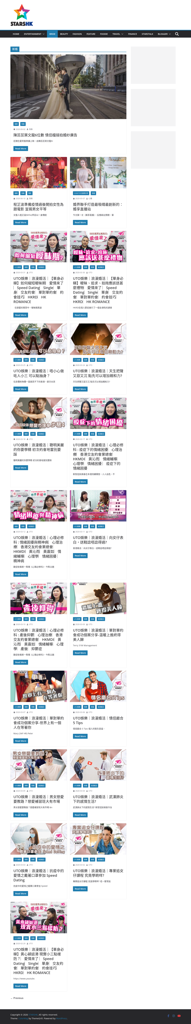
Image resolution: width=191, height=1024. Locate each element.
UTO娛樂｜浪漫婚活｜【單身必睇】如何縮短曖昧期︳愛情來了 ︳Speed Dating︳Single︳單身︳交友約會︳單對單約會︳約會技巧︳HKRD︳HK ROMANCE (38, 290)
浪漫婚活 (41, 267)
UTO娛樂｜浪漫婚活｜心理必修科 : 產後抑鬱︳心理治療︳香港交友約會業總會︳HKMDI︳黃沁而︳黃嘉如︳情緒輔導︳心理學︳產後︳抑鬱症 (38, 639)
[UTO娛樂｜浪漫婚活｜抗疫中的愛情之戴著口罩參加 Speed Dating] (38, 839)
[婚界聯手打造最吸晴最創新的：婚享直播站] (98, 172)
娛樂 (16, 124)
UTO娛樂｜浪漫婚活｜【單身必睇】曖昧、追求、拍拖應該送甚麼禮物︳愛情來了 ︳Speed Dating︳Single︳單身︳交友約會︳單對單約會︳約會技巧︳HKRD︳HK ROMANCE (98, 290)
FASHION (77, 34)
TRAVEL (116, 34)
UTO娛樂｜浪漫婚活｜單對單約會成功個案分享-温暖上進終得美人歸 (98, 635)
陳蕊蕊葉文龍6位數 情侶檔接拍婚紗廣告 (45, 134)
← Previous (16, 998)
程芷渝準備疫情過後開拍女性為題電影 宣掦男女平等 (38, 206)
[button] (43, 34)
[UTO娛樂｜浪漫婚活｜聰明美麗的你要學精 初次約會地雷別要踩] (38, 413)
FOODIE (104, 34)
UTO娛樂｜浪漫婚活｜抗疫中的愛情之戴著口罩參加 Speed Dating (38, 875)
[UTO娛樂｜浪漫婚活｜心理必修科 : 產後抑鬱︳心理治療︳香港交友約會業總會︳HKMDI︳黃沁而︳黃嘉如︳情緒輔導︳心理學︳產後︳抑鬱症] (38, 598)
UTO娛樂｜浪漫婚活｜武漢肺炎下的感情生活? (98, 799)
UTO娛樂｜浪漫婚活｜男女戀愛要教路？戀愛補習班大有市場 (38, 799)
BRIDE (52, 34)
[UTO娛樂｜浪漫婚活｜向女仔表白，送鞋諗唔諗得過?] (98, 506)
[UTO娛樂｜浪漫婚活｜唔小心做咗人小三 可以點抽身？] (38, 339)
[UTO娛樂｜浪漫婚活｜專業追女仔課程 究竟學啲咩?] (98, 839)
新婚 (22, 124)
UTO (31, 272)
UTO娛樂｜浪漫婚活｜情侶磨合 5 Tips (98, 720)
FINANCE (132, 34)
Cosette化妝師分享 (81, 193)
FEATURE (91, 34)
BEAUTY (64, 34)
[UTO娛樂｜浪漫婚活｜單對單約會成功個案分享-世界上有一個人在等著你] (38, 686)
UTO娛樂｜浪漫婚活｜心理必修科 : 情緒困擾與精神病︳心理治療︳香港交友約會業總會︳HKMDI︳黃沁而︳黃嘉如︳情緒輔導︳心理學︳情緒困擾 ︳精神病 (38, 549)
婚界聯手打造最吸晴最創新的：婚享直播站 (98, 206)
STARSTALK (147, 34)
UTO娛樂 (18, 267)
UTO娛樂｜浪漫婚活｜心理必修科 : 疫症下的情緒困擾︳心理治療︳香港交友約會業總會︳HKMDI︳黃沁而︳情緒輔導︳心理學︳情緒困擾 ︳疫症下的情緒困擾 (98, 456)
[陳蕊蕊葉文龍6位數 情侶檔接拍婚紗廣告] (68, 86)
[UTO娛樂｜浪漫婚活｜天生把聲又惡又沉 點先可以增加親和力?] (98, 339)
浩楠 (31, 129)
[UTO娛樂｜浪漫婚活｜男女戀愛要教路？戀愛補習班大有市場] (38, 765)
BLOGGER (163, 34)
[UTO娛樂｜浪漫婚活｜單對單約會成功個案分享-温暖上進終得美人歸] (98, 598)
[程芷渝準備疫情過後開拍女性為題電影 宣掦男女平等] (38, 172)
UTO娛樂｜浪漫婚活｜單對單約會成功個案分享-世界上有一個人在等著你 (38, 723)
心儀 (90, 198)
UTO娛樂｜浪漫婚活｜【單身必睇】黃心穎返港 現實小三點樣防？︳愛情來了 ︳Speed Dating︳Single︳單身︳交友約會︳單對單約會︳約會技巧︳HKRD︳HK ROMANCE (38, 961)
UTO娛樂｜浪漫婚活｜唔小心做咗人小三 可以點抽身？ (38, 373)
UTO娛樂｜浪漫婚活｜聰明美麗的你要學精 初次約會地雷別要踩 (38, 449)
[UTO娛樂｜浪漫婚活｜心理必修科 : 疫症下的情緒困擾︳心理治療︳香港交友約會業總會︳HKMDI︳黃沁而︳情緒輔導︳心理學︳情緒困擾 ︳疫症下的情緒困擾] (98, 413)
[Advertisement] (153, 65)
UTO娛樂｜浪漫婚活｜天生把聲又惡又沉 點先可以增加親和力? (98, 373)
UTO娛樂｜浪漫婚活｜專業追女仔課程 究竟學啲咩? (98, 873)
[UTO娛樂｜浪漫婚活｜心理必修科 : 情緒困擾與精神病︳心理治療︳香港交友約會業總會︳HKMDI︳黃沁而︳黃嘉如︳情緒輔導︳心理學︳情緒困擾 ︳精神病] (38, 506)
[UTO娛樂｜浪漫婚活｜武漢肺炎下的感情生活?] (98, 765)
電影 (29, 193)
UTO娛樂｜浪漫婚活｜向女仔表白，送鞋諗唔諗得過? (98, 540)
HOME (16, 34)
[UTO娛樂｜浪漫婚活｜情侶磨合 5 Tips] (98, 686)
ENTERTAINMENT (32, 34)
